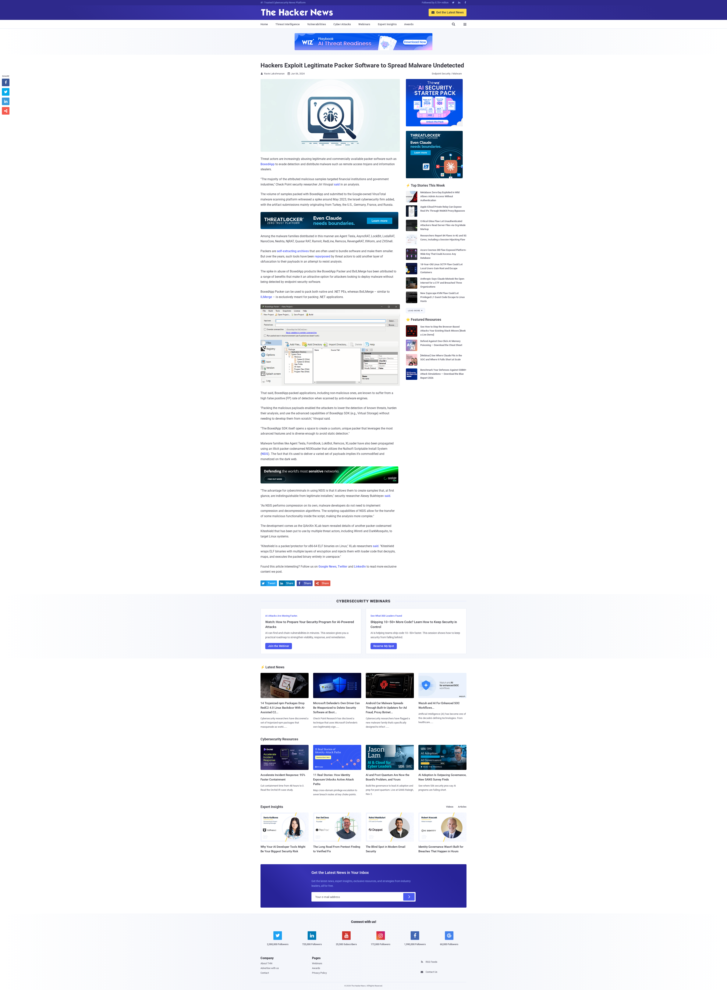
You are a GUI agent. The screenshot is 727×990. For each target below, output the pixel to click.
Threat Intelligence (287, 24)
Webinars (364, 24)
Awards (408, 24)
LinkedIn (360, 566)
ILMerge (266, 297)
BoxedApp (268, 164)
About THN (266, 963)
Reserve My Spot (383, 645)
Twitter (342, 566)
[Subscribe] (409, 897)
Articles (462, 806)
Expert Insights (387, 24)
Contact (265, 972)
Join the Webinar (278, 645)
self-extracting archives (293, 251)
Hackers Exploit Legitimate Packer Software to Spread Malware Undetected (362, 65)
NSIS (264, 454)
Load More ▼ (415, 311)
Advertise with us (270, 968)
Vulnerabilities (316, 24)
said (337, 184)
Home (264, 24)
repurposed (322, 256)
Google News (327, 566)
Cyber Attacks (342, 24)
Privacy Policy (319, 972)
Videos (449, 806)
